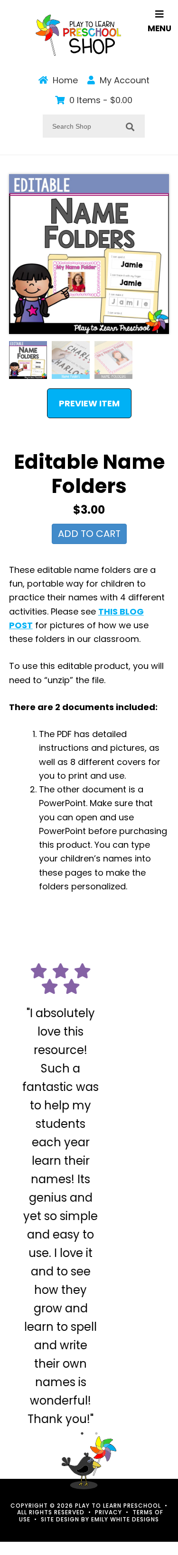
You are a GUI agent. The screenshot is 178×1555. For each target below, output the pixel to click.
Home (64, 80)
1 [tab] (82, 1403)
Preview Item (89, 403)
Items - (100, 100)
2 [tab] (96, 1403)
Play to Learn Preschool (78, 35)
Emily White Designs (125, 1489)
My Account (123, 80)
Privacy (108, 1483)
